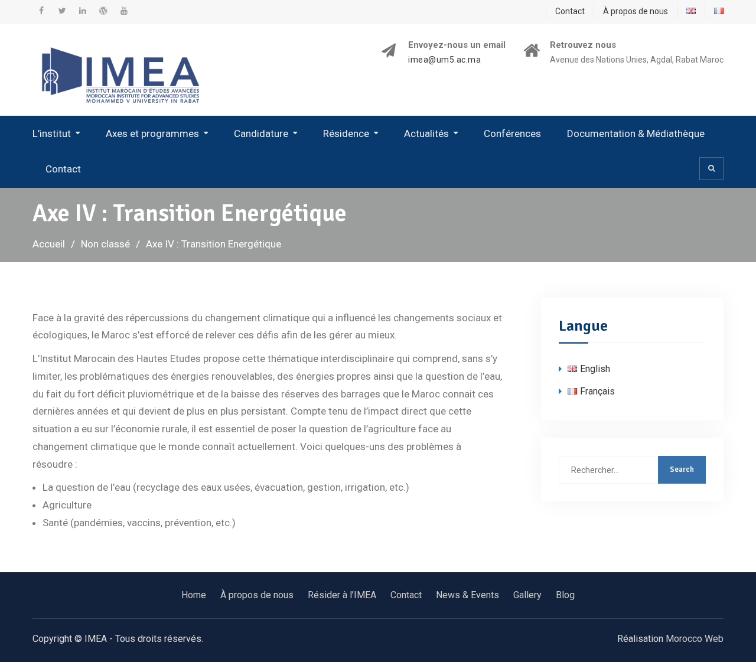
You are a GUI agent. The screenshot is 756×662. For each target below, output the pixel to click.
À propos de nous (635, 11)
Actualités (426, 133)
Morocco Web (695, 638)
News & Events (467, 595)
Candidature (261, 133)
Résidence (346, 133)
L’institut (51, 133)
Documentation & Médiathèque (636, 133)
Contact (570, 11)
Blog (565, 595)
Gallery (527, 595)
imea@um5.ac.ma (444, 60)
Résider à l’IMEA (342, 595)
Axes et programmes (152, 133)
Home (193, 595)
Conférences (512, 133)
